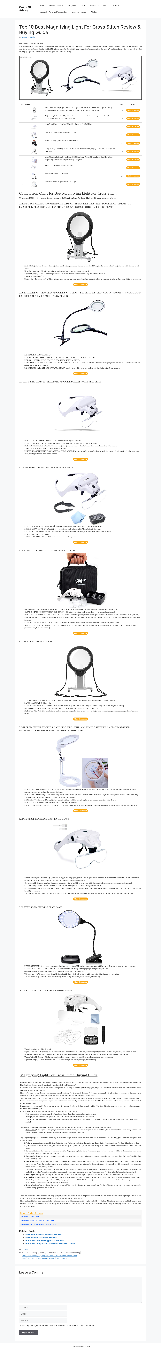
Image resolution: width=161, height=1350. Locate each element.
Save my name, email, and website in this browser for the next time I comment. (58, 1325)
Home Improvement (78, 12)
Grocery (116, 5)
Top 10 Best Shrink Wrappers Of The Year (44, 1240)
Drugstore (72, 5)
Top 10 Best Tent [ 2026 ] (30, 1217)
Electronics (94, 5)
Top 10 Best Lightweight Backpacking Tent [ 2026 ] (39, 1224)
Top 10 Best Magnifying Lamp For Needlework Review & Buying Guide (49, 1256)
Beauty (105, 5)
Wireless (94, 12)
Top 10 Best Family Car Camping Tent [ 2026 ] (37, 1220)
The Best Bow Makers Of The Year (41, 1237)
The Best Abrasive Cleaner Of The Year (43, 1234)
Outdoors (25, 1249)
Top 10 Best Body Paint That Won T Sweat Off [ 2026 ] (50, 1243)
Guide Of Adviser (25, 8)
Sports (83, 5)
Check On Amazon (133, 110)
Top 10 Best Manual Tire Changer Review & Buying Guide (44, 1258)
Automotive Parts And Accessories (53, 12)
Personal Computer (56, 5)
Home (42, 5)
